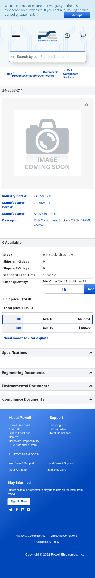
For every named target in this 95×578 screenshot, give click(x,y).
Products (18, 76)
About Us (14, 429)
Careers (13, 437)
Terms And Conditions (63, 536)
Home (8, 74)
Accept (77, 15)
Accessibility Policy (47, 542)
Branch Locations (19, 433)
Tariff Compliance (60, 433)
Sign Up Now (19, 501)
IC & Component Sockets (70, 74)
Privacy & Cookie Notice (30, 536)
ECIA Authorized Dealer (23, 445)
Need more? (26, 338)
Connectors (31, 76)
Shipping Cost (58, 425)
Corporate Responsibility (24, 441)
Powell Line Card (19, 425)
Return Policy (58, 429)
